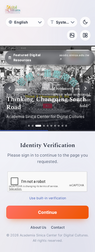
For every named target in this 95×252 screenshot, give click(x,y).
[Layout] (85, 35)
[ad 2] (33, 126)
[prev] (9, 88)
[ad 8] (59, 126)
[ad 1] (29, 126)
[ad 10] (66, 126)
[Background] (72, 35)
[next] (85, 88)
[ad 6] (51, 126)
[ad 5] (48, 126)
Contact (58, 227)
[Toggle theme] (85, 22)
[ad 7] (55, 126)
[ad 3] (38, 126)
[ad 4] (44, 126)
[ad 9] (62, 126)
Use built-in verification (47, 198)
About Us (38, 227)
